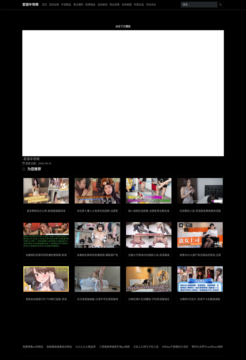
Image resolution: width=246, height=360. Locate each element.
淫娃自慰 (54, 4)
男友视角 (114, 4)
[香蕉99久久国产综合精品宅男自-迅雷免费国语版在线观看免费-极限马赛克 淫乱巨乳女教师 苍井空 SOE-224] (200, 235)
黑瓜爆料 (78, 4)
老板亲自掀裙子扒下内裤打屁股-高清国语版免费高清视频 (58, 299)
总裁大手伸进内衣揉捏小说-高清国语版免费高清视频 (157, 255)
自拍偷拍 (102, 4)
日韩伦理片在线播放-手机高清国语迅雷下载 (152, 299)
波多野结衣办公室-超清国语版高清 (46, 210)
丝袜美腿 (127, 4)
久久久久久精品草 (76, 346)
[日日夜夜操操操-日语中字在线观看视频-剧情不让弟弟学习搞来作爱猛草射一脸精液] (97, 279)
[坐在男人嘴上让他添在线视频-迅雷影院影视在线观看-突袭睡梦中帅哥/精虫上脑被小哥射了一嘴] (97, 191)
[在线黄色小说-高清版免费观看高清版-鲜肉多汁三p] (200, 191)
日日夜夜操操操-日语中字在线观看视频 (99, 299)
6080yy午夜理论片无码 (166, 346)
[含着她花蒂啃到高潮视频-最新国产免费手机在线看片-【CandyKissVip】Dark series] (97, 235)
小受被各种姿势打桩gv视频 (105, 346)
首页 (44, 4)
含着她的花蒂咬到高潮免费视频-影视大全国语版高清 (55, 255)
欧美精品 (90, 4)
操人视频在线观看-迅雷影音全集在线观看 (151, 210)
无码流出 (151, 4)
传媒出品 (139, 4)
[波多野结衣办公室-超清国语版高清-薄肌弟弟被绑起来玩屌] (46, 191)
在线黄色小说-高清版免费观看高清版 (200, 210)
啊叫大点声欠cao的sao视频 (197, 346)
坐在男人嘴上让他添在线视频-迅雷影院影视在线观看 (106, 210)
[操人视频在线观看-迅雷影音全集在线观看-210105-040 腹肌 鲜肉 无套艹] (148, 191)
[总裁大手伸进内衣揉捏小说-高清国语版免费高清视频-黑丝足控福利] (148, 235)
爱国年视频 (30, 4)
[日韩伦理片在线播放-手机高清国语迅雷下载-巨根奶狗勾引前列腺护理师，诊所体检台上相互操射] (148, 279)
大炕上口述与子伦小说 (136, 346)
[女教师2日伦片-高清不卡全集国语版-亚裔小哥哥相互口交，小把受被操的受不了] (200, 279)
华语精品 (66, 4)
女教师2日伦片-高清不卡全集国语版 (200, 299)
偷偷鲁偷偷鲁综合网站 (50, 346)
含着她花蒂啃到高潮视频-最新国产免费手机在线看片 (106, 255)
